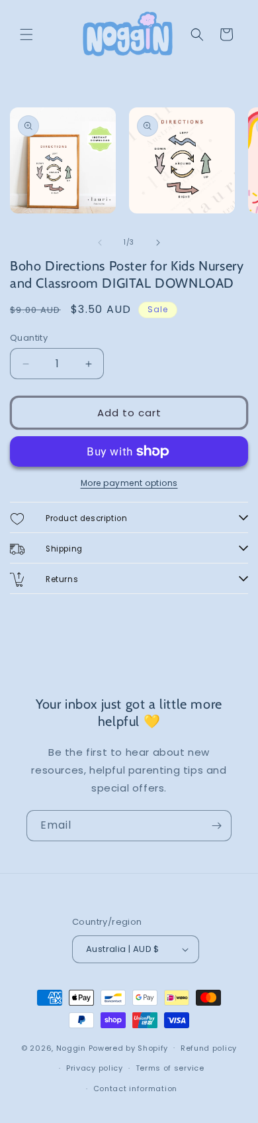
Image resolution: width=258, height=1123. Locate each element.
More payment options (129, 483)
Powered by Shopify (129, 1047)
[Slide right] (158, 242)
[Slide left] (99, 242)
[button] (26, 34)
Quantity (29, 337)
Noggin (71, 1047)
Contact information (135, 1088)
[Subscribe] (216, 825)
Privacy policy (94, 1068)
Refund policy (209, 1048)
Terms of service (170, 1068)
